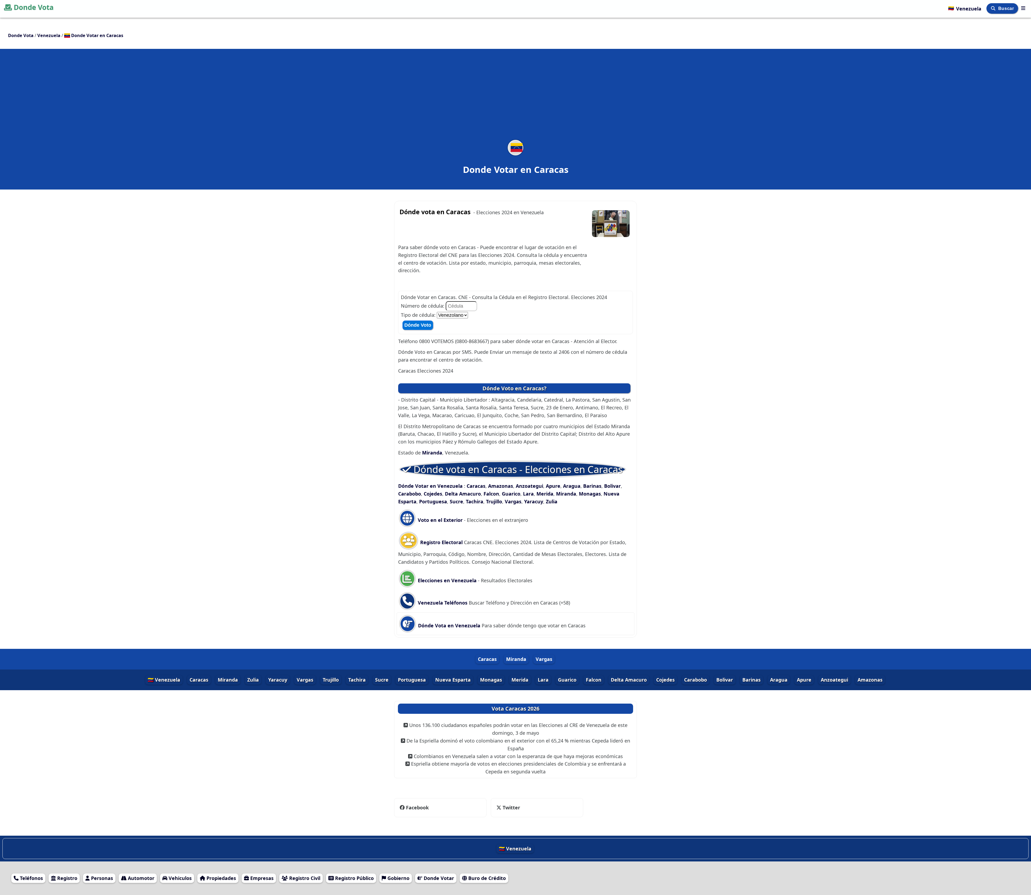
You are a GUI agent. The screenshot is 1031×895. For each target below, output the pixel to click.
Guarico (511, 493)
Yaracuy (533, 501)
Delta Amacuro (463, 493)
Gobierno (397, 878)
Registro (66, 878)
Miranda (432, 452)
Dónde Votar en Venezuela (431, 486)
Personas (101, 878)
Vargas (513, 501)
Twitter (508, 807)
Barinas (592, 486)
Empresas (261, 878)
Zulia (551, 501)
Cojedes (433, 493)
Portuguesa (433, 501)
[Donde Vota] (1023, 8)
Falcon (491, 493)
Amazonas (500, 486)
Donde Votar (438, 878)
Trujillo (494, 501)
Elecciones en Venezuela (447, 580)
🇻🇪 (964, 8)
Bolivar (612, 486)
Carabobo (409, 493)
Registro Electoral (441, 542)
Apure (553, 486)
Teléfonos (31, 878)
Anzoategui (529, 486)
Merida (544, 493)
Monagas (590, 493)
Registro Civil (304, 878)
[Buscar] (994, 8)
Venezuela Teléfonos (441, 602)
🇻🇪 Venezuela (164, 679)
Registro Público (354, 878)
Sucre (456, 501)
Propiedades (220, 878)
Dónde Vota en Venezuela (449, 625)
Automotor (140, 878)
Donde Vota (34, 7)
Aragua (571, 486)
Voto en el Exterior (439, 520)
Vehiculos (179, 878)
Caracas (476, 486)
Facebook (417, 807)
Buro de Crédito (486, 878)
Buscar (1006, 8)
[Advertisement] (515, 97)
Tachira (474, 501)
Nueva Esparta (453, 679)
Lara (528, 493)
